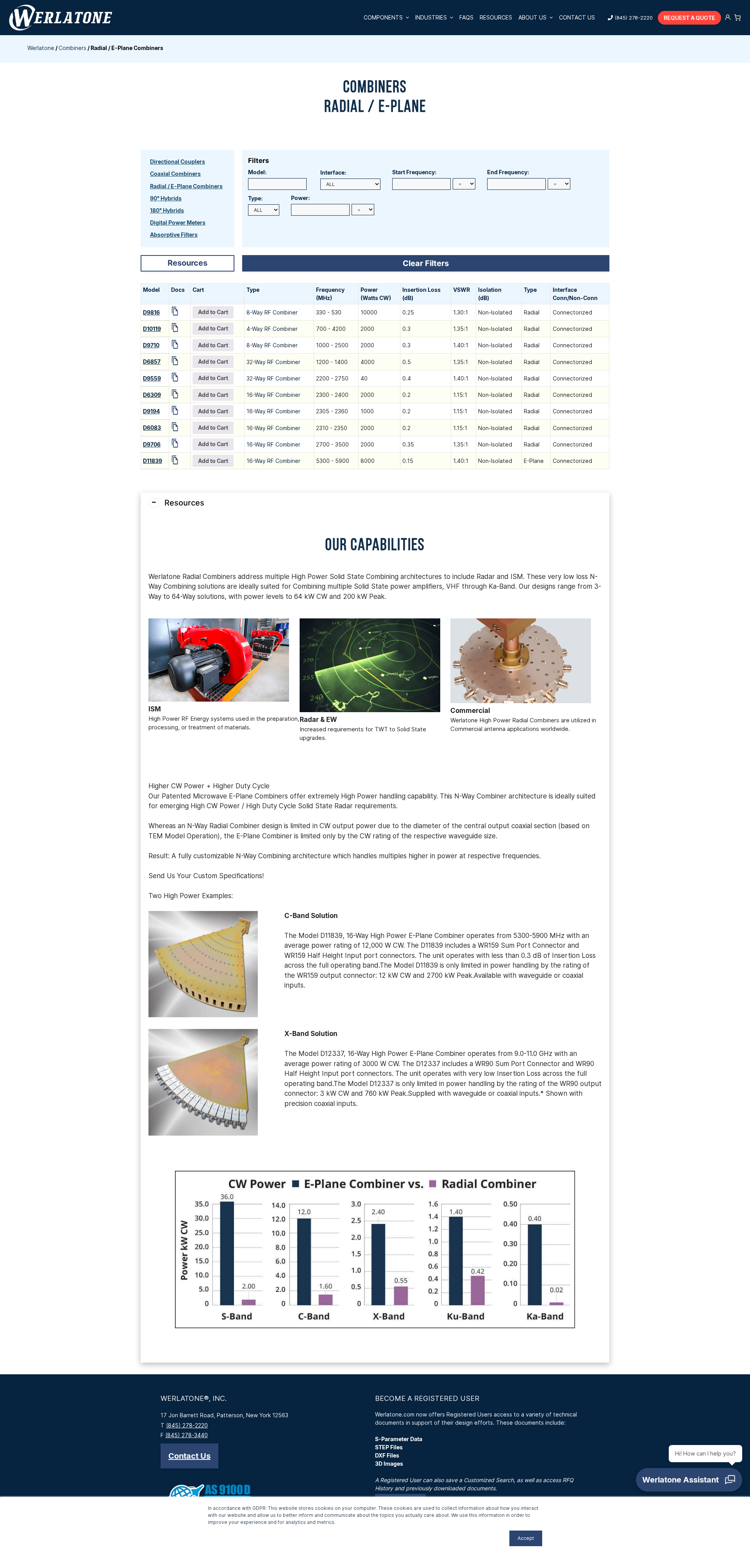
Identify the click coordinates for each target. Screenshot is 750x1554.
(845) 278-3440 (186, 1435)
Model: (257, 172)
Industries (431, 17)
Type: (255, 198)
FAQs (466, 17)
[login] (727, 17)
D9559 (152, 378)
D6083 (152, 427)
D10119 (152, 328)
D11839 (152, 460)
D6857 (152, 361)
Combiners (72, 48)
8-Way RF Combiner (272, 312)
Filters (258, 160)
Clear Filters (426, 263)
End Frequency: (508, 172)
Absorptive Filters (174, 234)
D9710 (151, 345)
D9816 (151, 312)
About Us (532, 17)
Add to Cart (213, 312)
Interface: (333, 172)
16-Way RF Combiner (273, 394)
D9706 (152, 444)
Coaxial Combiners (175, 173)
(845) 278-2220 (633, 17)
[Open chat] (689, 1479)
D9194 (151, 411)
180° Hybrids (167, 210)
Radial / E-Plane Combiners (186, 186)
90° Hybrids (166, 198)
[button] (189, 1455)
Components (383, 17)
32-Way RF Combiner (273, 362)
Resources (496, 17)
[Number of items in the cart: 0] (737, 18)
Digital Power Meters (177, 222)
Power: (300, 198)
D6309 (152, 394)
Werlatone (40, 48)
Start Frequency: (414, 172)
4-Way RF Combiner (272, 328)
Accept (526, 1538)
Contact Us (577, 17)
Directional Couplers (177, 161)
